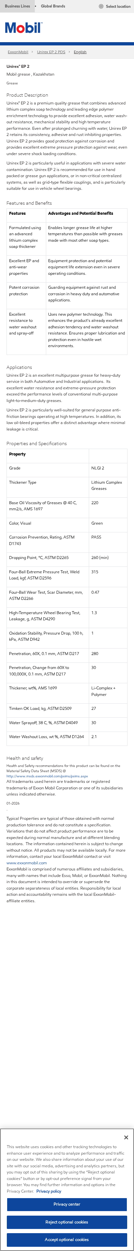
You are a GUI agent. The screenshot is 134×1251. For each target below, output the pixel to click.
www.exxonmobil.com (27, 863)
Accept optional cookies (67, 1240)
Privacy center (67, 1204)
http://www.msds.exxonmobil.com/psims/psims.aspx (47, 776)
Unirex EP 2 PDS (51, 52)
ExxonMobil (18, 52)
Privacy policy (48, 1191)
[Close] (126, 1137)
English (80, 52)
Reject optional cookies (67, 1222)
